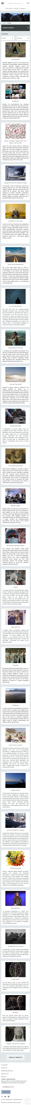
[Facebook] (2, 1096)
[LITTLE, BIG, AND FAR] (15, 297)
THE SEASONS (15, 59)
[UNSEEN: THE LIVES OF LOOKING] (15, 1034)
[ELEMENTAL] (15, 92)
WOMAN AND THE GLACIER (15, 946)
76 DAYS (15, 587)
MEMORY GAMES (15, 505)
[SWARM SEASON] (15, 781)
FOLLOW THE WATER (15, 384)
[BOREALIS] (15, 696)
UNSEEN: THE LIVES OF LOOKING (15, 1043)
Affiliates (3, 1076)
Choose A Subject (8, 27)
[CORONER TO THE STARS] (15, 212)
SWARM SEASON (15, 790)
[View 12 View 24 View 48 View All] (23, 38)
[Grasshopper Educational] (15, 3)
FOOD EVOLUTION (15, 868)
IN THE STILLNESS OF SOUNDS (15, 830)
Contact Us (4, 1067)
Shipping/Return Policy (7, 1070)
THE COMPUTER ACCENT (15, 465)
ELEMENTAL (15, 101)
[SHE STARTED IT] (15, 899)
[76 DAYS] (15, 578)
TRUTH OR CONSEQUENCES (15, 264)
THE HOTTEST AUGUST (15, 745)
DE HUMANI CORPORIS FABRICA (15, 545)
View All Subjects (15, 1057)
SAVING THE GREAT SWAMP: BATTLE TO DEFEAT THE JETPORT (15, 142)
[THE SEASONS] (15, 50)
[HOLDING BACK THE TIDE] (15, 339)
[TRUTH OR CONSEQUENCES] (15, 255)
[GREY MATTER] (15, 618)
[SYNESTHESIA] (15, 970)
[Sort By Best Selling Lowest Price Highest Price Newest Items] (7, 38)
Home (4, 23)
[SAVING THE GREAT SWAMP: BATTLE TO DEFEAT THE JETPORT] (15, 132)
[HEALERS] (15, 656)
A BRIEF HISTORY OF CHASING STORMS (15, 183)
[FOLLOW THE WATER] (15, 375)
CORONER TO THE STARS (15, 221)
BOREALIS (15, 705)
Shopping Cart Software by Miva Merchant (11, 1102)
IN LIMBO (15, 1012)
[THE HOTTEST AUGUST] (15, 736)
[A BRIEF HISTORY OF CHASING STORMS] (15, 174)
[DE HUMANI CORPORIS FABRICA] (15, 536)
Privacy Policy (5, 1073)
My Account (4, 1064)
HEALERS (15, 665)
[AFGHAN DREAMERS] (15, 417)
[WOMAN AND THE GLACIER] (15, 937)
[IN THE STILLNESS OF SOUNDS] (15, 821)
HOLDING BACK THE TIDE (15, 348)
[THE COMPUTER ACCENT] (15, 456)
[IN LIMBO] (15, 1003)
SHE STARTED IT (15, 908)
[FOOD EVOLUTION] (15, 859)
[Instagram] (8, 1096)
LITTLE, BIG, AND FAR (16, 306)
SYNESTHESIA (15, 979)
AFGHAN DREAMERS (15, 426)
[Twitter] (5, 1096)
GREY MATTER (15, 627)
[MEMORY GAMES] (15, 496)
